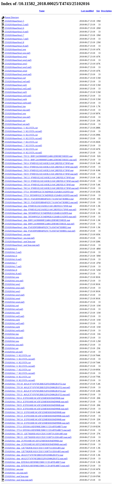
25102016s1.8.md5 (13, 273)
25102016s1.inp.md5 (14, 337)
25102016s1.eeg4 (12, 298)
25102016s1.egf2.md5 (14, 316)
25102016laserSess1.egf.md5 (17, 81)
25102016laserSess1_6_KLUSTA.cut (21, 135)
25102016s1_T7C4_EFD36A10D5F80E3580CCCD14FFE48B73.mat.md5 (38, 430)
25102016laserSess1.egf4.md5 (18, 103)
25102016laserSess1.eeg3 (16, 64)
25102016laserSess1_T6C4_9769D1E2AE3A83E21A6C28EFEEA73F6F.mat (39, 163)
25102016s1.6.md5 (13, 259)
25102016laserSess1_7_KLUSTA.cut (21, 142)
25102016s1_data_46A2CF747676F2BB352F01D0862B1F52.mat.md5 (36, 458)
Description (106, 11)
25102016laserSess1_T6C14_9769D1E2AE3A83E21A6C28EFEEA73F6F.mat (40, 184)
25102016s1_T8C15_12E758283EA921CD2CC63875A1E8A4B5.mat (36, 434)
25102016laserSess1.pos (15, 113)
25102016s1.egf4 (12, 327)
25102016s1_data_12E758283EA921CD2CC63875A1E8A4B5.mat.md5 (37, 451)
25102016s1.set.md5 (14, 352)
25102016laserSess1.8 (14, 42)
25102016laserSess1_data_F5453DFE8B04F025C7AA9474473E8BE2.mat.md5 (40, 231)
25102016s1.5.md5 (13, 252)
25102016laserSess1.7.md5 (16, 39)
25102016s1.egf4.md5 (14, 330)
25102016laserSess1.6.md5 (16, 32)
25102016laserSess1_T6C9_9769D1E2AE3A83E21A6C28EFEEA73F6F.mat (39, 170)
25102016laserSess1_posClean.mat (20, 241)
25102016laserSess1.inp (15, 106)
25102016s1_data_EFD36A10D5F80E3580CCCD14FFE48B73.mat (35, 462)
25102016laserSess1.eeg (15, 49)
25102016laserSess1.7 (14, 35)
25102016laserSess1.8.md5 (16, 46)
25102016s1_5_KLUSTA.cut (18, 355)
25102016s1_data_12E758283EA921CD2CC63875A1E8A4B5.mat (35, 448)
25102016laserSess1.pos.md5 (17, 117)
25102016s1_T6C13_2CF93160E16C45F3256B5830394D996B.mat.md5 (37, 416)
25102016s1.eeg (12, 277)
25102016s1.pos (12, 341)
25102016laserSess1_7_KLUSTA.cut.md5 (23, 145)
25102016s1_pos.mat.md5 (16, 473)
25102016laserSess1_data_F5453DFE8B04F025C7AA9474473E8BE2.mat (38, 227)
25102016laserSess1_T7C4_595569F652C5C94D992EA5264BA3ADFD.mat (39, 192)
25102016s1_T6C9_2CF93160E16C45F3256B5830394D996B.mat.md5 (36, 409)
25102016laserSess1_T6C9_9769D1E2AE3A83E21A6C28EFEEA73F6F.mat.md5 (41, 174)
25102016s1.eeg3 (12, 291)
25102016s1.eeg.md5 (14, 281)
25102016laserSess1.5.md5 (16, 24)
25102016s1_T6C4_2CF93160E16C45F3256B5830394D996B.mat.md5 (36, 401)
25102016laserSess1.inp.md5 (17, 110)
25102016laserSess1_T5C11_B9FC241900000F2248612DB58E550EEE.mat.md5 (41, 160)
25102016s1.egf (12, 305)
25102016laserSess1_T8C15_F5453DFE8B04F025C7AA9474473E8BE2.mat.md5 (41, 202)
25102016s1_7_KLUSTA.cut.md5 (20, 373)
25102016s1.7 (11, 263)
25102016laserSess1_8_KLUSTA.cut (21, 149)
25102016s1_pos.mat (14, 469)
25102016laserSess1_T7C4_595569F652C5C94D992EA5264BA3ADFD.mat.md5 (41, 195)
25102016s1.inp (12, 334)
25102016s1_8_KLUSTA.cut (18, 377)
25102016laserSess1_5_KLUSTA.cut (21, 128)
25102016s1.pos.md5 (14, 345)
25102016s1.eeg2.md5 (14, 288)
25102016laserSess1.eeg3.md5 (18, 67)
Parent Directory (12, 17)
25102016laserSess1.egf (15, 78)
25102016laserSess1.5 (14, 21)
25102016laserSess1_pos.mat (17, 234)
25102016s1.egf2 (12, 313)
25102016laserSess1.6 (14, 28)
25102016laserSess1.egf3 (16, 92)
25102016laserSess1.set (15, 120)
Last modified (87, 11)
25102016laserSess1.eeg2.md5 (18, 60)
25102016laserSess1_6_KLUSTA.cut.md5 (23, 138)
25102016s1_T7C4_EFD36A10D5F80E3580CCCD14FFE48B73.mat (36, 426)
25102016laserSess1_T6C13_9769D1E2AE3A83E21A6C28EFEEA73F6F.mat (40, 177)
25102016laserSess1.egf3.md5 (18, 96)
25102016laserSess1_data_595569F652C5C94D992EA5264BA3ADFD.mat (38, 213)
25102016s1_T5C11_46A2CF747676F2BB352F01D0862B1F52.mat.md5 (37, 394)
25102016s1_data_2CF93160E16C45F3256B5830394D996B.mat (34, 441)
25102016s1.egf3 (12, 320)
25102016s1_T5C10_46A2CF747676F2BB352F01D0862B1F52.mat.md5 (37, 387)
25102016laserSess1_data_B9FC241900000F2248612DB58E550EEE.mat (37, 220)
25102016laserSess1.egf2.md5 (18, 88)
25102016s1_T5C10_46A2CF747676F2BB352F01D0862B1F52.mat (35, 384)
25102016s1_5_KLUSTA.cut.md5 (20, 359)
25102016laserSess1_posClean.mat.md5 (22, 245)
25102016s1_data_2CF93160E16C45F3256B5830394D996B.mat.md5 (36, 444)
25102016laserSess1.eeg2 (16, 56)
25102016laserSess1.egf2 (16, 85)
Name (42, 11)
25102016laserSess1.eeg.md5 (17, 53)
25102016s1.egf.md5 (14, 309)
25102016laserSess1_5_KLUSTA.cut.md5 (23, 131)
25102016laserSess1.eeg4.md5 (18, 74)
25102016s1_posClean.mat (16, 476)
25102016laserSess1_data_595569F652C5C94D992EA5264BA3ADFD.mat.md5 (40, 216)
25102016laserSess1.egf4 (16, 99)
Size (98, 11)
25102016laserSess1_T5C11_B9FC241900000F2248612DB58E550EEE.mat (38, 156)
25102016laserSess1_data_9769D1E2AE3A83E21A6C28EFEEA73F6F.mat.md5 (40, 209)
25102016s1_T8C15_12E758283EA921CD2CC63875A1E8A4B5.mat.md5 (38, 437)
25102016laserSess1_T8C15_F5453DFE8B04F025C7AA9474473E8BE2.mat (39, 199)
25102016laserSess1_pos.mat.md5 (20, 238)
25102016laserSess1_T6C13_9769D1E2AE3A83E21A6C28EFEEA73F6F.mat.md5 (42, 181)
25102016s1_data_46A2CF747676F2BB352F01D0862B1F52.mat (34, 455)
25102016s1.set (11, 348)
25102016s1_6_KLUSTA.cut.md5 (20, 366)
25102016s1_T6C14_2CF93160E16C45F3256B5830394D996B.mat (35, 419)
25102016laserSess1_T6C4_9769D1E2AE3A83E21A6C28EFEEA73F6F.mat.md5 (41, 167)
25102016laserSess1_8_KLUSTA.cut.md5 (23, 152)
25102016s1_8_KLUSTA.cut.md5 (20, 380)
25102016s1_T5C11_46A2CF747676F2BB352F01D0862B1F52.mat (35, 391)
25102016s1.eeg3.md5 (14, 295)
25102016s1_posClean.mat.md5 (19, 480)
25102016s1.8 (11, 270)
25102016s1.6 (11, 256)
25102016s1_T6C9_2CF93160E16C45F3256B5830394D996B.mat (34, 405)
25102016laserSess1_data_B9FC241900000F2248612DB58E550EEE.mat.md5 (39, 224)
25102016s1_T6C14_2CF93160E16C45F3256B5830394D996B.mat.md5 (37, 423)
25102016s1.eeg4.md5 (14, 302)
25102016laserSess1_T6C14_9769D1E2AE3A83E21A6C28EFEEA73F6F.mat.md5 (42, 188)
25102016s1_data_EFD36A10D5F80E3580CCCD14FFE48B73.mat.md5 (37, 466)
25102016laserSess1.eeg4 (16, 71)
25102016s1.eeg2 (12, 284)
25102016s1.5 (11, 249)
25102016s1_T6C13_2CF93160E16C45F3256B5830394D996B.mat (35, 412)
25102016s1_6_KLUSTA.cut (18, 362)
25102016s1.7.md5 (13, 266)
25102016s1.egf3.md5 (14, 323)
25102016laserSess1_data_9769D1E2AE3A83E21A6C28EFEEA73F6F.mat (38, 206)
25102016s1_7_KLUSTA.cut (18, 369)
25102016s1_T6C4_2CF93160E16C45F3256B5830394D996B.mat (34, 398)
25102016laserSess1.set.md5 (17, 124)
